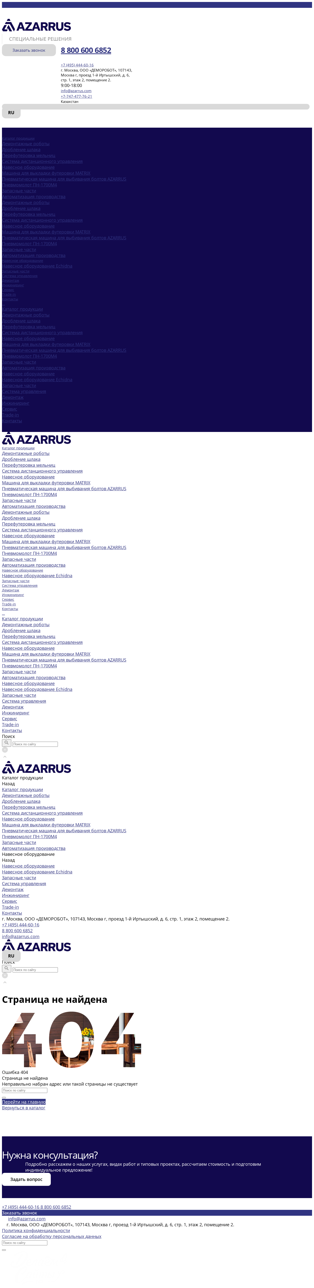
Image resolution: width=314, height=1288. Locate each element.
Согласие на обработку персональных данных (51, 1236)
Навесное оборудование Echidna (37, 266)
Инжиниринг (15, 403)
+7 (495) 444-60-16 (20, 925)
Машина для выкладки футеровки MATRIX (46, 173)
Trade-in (10, 415)
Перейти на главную (24, 1102)
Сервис (9, 409)
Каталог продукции (22, 309)
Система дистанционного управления (42, 161)
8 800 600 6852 (17, 930)
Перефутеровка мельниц (28, 155)
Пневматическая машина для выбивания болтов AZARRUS (64, 179)
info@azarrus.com (76, 90)
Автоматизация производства (33, 196)
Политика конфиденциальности (36, 1230)
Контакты (12, 421)
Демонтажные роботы (26, 144)
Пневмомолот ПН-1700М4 (29, 185)
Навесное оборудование (28, 167)
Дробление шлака (21, 149)
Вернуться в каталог (23, 1108)
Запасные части (19, 191)
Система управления (24, 391)
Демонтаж (13, 397)
